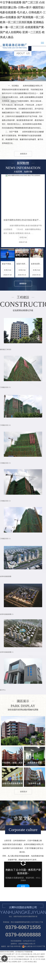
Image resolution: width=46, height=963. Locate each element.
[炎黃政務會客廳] (34, 756)
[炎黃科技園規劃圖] (23, 557)
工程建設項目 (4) (5, 425)
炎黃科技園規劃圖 (5, 576)
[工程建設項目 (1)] (23, 519)
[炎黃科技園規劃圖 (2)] (23, 595)
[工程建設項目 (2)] (23, 482)
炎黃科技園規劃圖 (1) (6, 652)
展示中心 (3, 690)
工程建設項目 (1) (5, 538)
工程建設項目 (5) (5, 387)
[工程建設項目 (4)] (23, 406)
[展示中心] (23, 671)
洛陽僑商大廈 (34, 783)
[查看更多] (23, 153)
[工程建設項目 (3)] (23, 444)
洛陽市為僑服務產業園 (12, 783)
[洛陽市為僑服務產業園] (12, 777)
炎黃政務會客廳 (34, 763)
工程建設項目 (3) (5, 463)
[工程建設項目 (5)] (23, 368)
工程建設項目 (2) (5, 501)
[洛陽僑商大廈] (34, 777)
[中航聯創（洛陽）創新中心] (12, 756)
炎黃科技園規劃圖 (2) (6, 614)
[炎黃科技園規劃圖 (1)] (23, 633)
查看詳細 (23, 237)
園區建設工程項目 (5, 349)
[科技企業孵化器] (23, 731)
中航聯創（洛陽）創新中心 (12, 764)
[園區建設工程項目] (23, 330)
